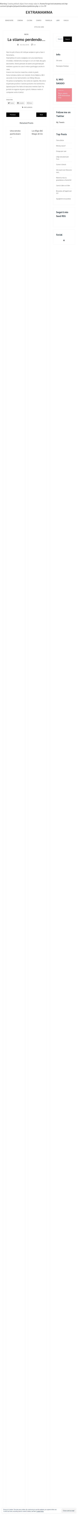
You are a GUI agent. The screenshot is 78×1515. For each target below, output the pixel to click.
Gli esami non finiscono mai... (64, 171)
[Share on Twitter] (10, 96)
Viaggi (66, 20)
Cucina (29, 20)
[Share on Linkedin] (13, 96)
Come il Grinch (61, 164)
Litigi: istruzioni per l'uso (62, 158)
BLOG (26, 34)
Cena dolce (60, 140)
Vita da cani (39, 27)
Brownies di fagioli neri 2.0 (64, 192)
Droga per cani (61, 151)
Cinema (20, 20)
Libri (58, 20)
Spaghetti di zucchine (63, 199)
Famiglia (48, 20)
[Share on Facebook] (7, 96)
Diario (38, 20)
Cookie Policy (40, 1511)
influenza (28, 107)
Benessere (9, 20)
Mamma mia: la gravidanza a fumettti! (63, 179)
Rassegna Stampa (62, 66)
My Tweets (60, 122)
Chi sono (59, 60)
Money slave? (61, 146)
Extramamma (39, 12)
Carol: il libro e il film (63, 185)
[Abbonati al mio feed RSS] (57, 222)
